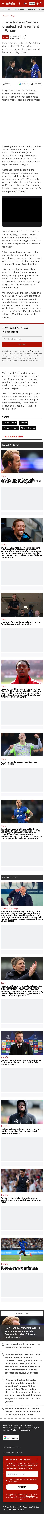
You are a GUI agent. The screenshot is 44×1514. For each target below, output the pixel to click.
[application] (22, 209)
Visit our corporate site (20, 1430)
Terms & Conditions (20, 1497)
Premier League (10, 428)
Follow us (25, 84)
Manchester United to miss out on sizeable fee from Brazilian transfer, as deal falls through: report (22, 1411)
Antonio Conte (10, 422)
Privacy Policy (30, 1496)
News (5, 37)
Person (5, 16)
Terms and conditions (11, 1447)
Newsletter (37, 84)
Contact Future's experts (12, 1452)
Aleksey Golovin (28, 428)
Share (8, 84)
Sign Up (22, 1487)
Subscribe (32, 3)
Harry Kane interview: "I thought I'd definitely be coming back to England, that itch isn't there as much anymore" (22, 1332)
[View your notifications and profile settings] (19, 3)
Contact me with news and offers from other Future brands (22, 1480)
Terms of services (30, 351)
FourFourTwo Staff (19, 36)
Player (13, 16)
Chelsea (23, 422)
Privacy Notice (33, 353)
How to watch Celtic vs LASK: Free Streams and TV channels (22, 1346)
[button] (2, 3)
